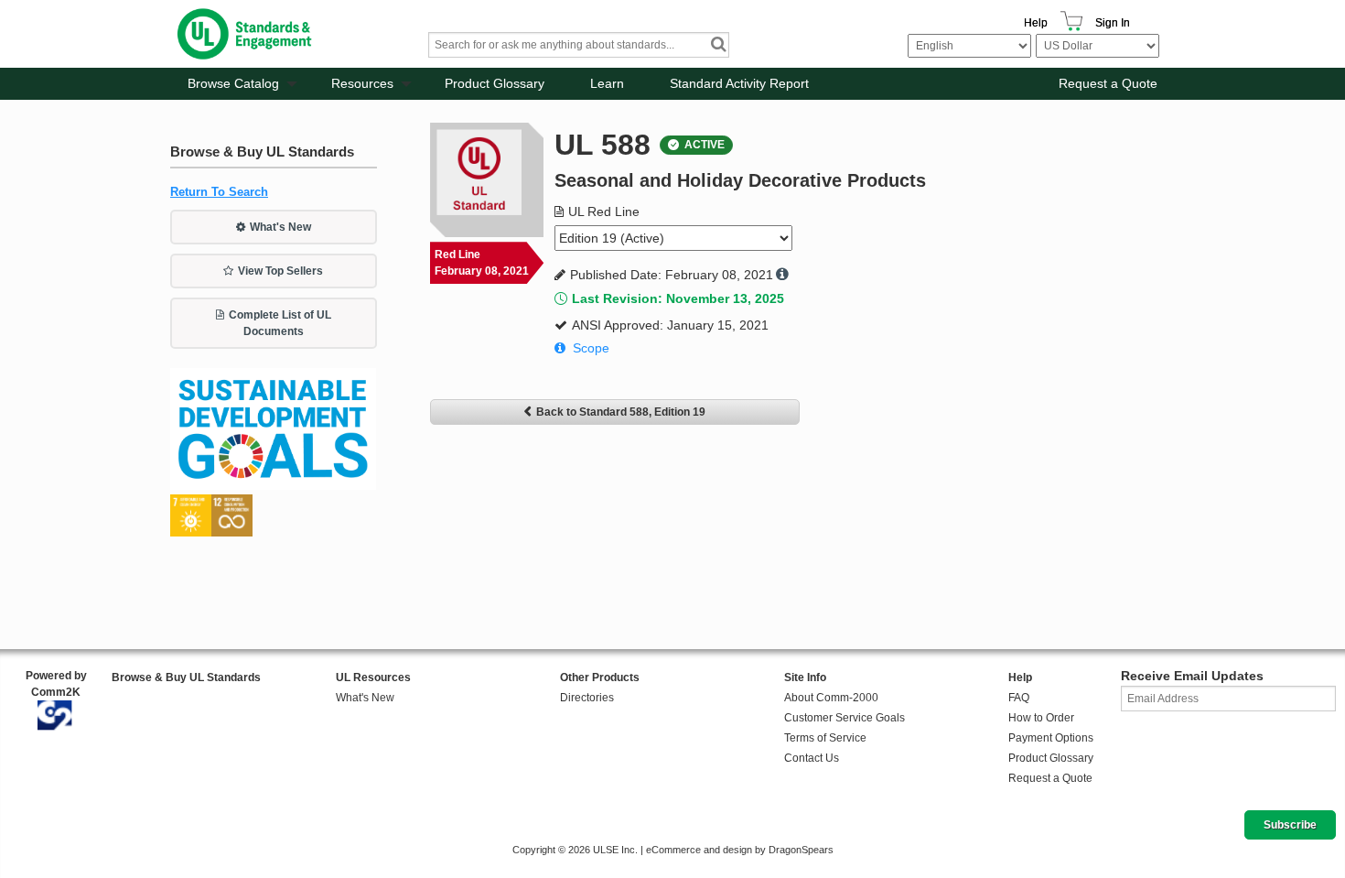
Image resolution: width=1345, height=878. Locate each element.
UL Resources (373, 677)
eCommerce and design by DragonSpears (740, 849)
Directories (587, 697)
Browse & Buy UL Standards (186, 677)
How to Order (1041, 717)
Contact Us (811, 758)
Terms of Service (825, 738)
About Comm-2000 (831, 697)
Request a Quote (1108, 83)
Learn (607, 83)
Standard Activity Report (739, 83)
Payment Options (1050, 738)
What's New (280, 227)
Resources (362, 83)
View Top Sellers (280, 271)
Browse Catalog (233, 83)
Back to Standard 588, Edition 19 (620, 412)
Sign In (1112, 22)
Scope (591, 348)
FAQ (1018, 697)
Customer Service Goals (844, 717)
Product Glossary (494, 83)
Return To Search (219, 192)
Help (1036, 22)
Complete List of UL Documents (280, 323)
